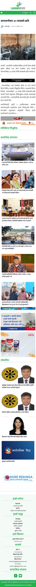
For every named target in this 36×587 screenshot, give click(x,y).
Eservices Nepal (26, 585)
